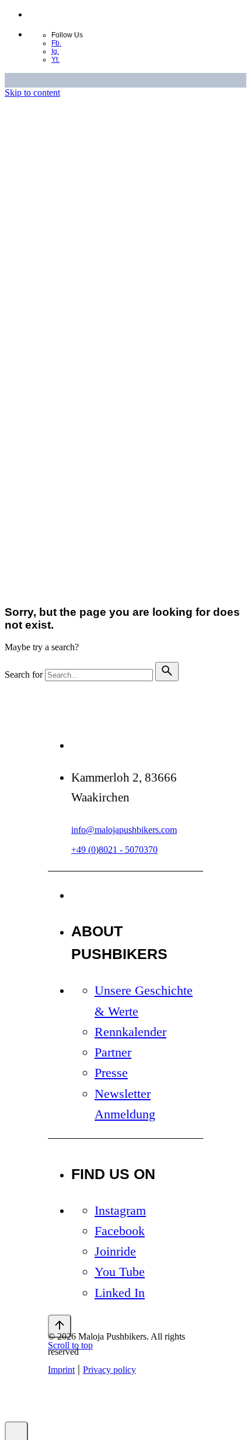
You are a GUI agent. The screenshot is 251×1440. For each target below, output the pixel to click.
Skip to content (32, 92)
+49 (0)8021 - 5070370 (114, 850)
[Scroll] (59, 1326)
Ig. (55, 51)
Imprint (61, 437)
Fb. (56, 43)
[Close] (59, 239)
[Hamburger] (68, 576)
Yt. (55, 59)
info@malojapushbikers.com (124, 830)
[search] (167, 671)
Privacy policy (107, 437)
